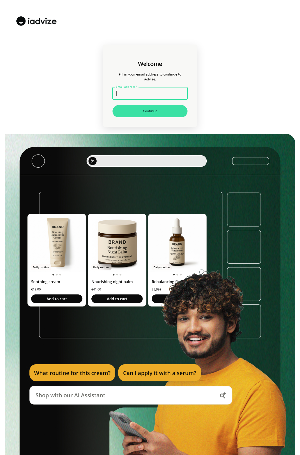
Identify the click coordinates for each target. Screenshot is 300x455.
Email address (126, 86)
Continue (150, 111)
